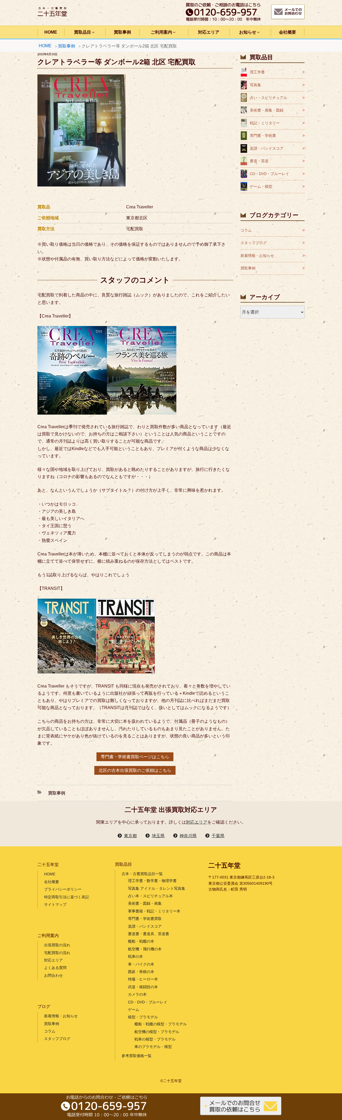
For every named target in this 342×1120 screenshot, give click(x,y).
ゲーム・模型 (261, 186)
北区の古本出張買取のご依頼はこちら (135, 770)
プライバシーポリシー (62, 889)
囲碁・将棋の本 (141, 972)
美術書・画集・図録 (266, 110)
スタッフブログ (253, 243)
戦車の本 (135, 956)
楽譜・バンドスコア (266, 148)
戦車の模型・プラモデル (155, 1039)
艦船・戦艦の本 (141, 941)
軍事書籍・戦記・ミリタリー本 (154, 911)
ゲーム (133, 1009)
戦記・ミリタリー (265, 123)
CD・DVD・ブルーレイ (269, 174)
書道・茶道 (259, 161)
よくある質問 (55, 968)
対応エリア (208, 32)
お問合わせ (53, 975)
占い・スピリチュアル (268, 98)
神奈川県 (188, 835)
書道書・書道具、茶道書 (148, 934)
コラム (246, 230)
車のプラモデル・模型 (153, 1046)
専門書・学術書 (263, 135)
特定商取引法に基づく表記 (66, 897)
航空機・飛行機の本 (145, 949)
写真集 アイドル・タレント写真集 (156, 888)
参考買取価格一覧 (136, 1056)
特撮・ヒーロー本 (143, 979)
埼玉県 (158, 835)
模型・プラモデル (143, 1017)
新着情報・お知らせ (257, 255)
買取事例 (122, 32)
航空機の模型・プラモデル (156, 1032)
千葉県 (218, 835)
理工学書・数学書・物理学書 (152, 881)
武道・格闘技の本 (143, 987)
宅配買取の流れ (57, 953)
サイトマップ (55, 904)
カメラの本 (137, 994)
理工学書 (257, 72)
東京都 (130, 835)
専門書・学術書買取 (145, 918)
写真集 (255, 85)
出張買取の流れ (57, 945)
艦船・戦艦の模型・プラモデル (160, 1024)
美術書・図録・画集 (145, 903)
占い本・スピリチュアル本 (150, 896)
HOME (50, 32)
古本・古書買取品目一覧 (142, 874)
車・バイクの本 (141, 964)
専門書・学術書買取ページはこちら (135, 756)
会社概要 (287, 32)
